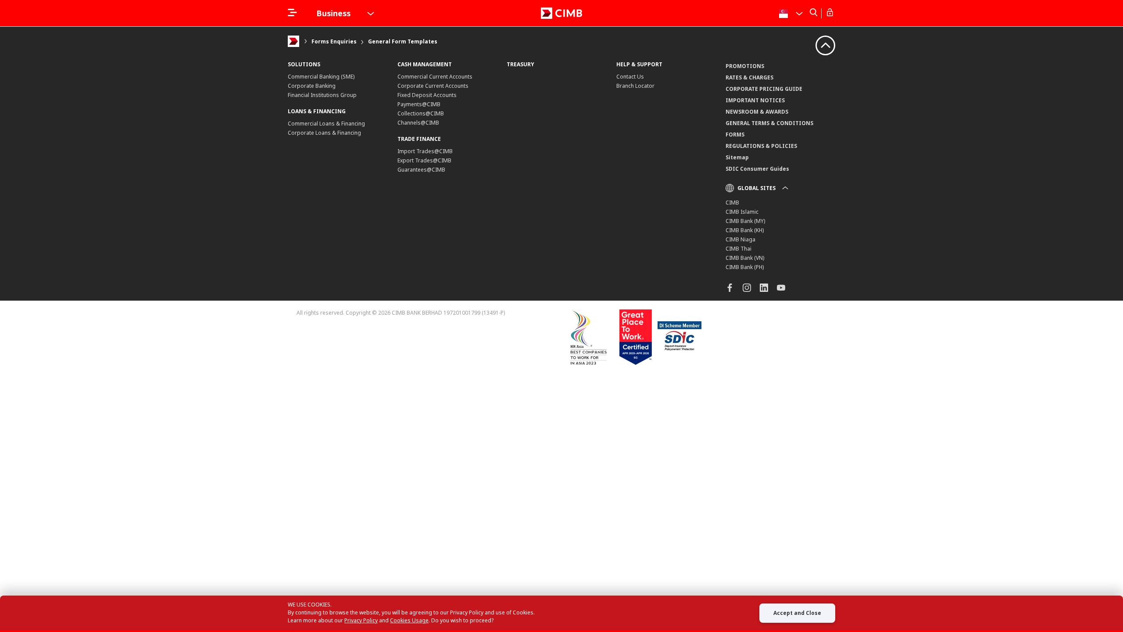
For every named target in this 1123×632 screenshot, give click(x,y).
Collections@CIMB (420, 113)
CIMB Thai (738, 248)
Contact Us (630, 76)
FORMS (735, 134)
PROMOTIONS (745, 66)
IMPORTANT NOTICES (755, 100)
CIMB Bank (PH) (745, 267)
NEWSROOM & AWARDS (757, 111)
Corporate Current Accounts (433, 86)
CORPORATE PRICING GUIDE (764, 89)
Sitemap (737, 157)
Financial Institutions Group (322, 95)
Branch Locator (635, 86)
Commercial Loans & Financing (326, 123)
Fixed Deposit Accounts (427, 95)
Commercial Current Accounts (434, 76)
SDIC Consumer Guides (757, 168)
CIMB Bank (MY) (745, 221)
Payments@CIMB (418, 104)
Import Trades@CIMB (425, 151)
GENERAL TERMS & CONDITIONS (769, 123)
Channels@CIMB (418, 122)
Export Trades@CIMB (424, 160)
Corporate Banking (312, 86)
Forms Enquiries (334, 41)
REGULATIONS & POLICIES (761, 146)
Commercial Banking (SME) (321, 76)
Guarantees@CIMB (421, 169)
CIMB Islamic (742, 211)
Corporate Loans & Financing (324, 132)
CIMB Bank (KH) (745, 230)
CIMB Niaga (740, 239)
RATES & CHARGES (749, 77)
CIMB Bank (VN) (745, 258)
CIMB (732, 202)
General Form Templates (402, 41)
